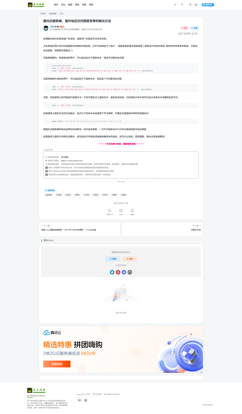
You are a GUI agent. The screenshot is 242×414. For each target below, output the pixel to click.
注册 (131, 259)
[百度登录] (124, 272)
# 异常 (86, 195)
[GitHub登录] (130, 272)
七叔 (52, 26)
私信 (195, 28)
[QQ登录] (112, 272)
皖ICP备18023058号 (112, 394)
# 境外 (77, 195)
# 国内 (114, 195)
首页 (43, 13)
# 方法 (105, 195)
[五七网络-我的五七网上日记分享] (36, 390)
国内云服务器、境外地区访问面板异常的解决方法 (77, 21)
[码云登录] (118, 272)
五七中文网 (97, 394)
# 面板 (58, 195)
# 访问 (68, 195)
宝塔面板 (53, 13)
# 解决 (95, 195)
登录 (114, 259)
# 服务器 (49, 195)
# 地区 (123, 195)
